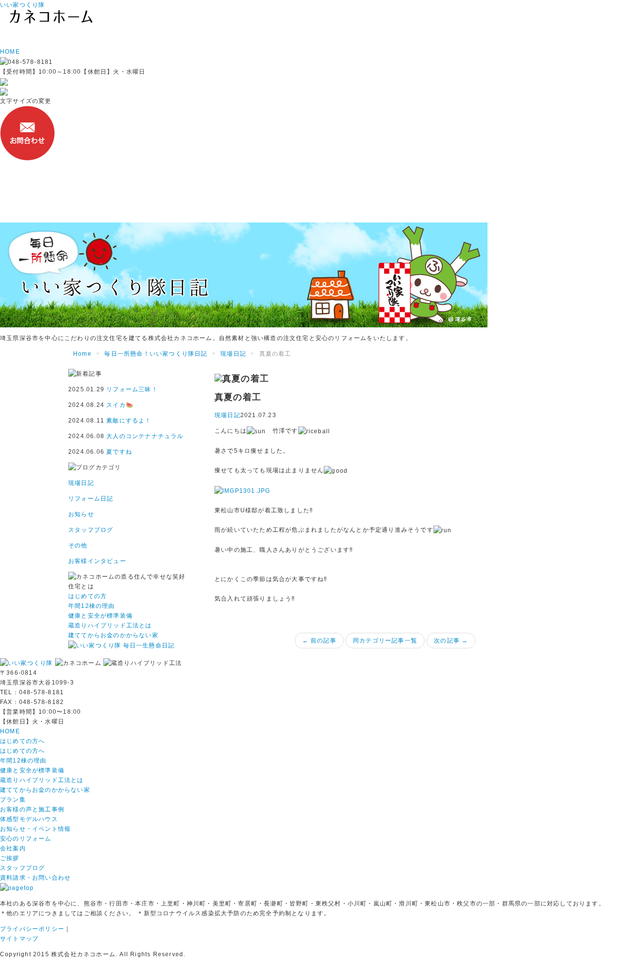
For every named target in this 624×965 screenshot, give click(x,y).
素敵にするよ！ (128, 420)
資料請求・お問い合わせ (35, 877)
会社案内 (13, 848)
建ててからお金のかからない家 (45, 789)
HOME (10, 731)
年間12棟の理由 (23, 760)
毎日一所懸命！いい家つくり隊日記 (155, 353)
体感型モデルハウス (29, 819)
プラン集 (13, 799)
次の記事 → (451, 640)
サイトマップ (19, 938)
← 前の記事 (319, 640)
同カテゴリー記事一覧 (385, 640)
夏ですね (119, 451)
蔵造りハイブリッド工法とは (42, 780)
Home (82, 353)
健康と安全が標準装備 (32, 770)
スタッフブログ (22, 867)
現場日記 (233, 353)
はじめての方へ (22, 741)
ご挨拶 (10, 858)
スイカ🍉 (120, 405)
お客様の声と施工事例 (32, 809)
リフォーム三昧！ (132, 389)
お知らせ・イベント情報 (35, 828)
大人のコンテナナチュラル (144, 436)
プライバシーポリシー (32, 928)
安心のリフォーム (26, 838)
